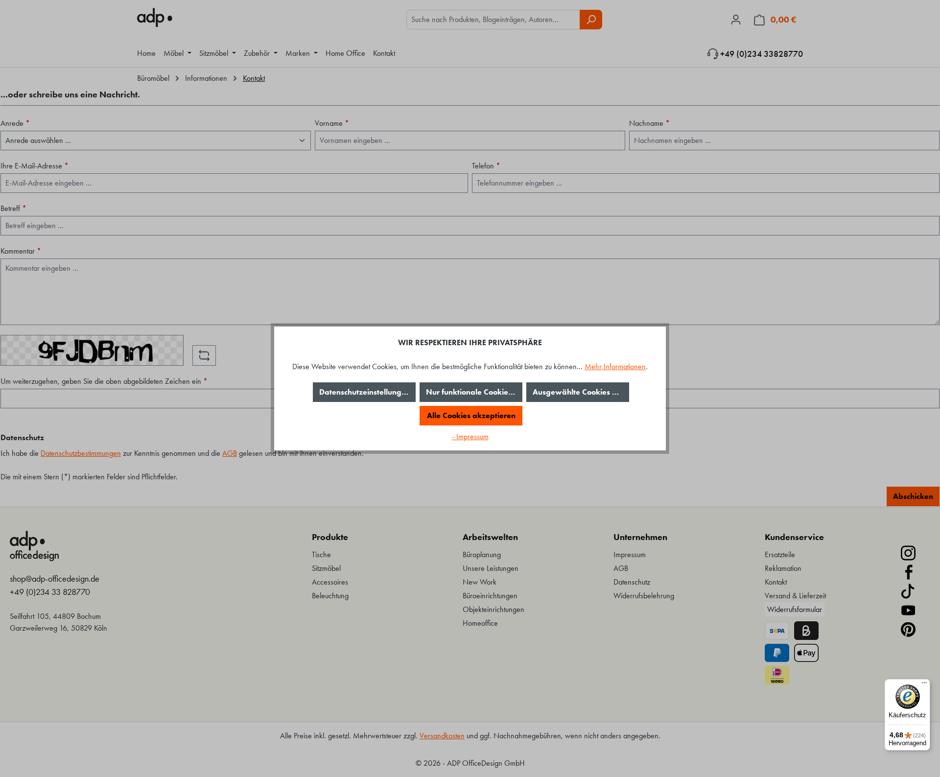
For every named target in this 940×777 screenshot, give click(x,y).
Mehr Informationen (615, 366)
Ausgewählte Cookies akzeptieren (581, 392)
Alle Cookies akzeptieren (471, 415)
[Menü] (924, 685)
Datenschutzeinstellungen (364, 392)
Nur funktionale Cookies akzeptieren (474, 392)
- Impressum (470, 436)
